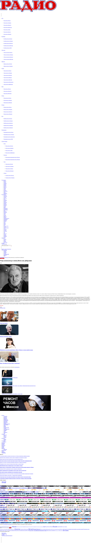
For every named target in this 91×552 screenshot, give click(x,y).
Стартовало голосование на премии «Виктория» (10, 377)
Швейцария (5, 193)
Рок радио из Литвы (7, 29)
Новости (4, 257)
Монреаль (5, 216)
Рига (4, 225)
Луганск (5, 436)
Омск (4, 222)
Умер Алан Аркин (3, 323)
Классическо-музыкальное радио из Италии (13, 159)
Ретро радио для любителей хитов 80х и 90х (22, 530)
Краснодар (5, 212)
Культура (5, 239)
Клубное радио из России (8, 38)
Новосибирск (6, 219)
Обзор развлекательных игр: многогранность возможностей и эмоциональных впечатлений (19, 491)
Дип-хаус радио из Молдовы (8, 59)
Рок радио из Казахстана (8, 27)
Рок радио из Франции (7, 34)
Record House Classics (4, 493)
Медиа (5, 240)
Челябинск (5, 236)
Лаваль (5, 213)
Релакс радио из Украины (8, 109)
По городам (4, 194)
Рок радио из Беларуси (7, 25)
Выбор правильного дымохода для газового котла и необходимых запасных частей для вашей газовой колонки (23, 487)
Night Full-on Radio (4, 522)
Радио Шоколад (3, 507)
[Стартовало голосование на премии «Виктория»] (7, 376)
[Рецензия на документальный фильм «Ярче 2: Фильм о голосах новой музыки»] (9, 348)
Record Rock (2, 486)
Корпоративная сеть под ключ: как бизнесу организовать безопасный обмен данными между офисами (16, 473)
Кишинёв (5, 211)
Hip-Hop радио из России (8, 118)
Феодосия (5, 233)
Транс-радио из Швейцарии (8, 84)
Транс (3, 68)
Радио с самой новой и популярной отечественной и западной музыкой (71, 529)
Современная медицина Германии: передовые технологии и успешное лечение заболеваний (15, 478)
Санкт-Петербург (6, 227)
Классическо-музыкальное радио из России (13, 157)
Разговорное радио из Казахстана (9, 136)
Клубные (3, 36)
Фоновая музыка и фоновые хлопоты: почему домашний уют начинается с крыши (13, 457)
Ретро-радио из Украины (8, 100)
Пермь (5, 224)
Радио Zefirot (2, 489)
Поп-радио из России (20, 526)
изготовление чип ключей (7, 524)
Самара (5, 428)
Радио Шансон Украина (5, 501)
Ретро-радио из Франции (8, 102)
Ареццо (5, 197)
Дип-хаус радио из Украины (8, 54)
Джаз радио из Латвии (9, 168)
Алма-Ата (5, 195)
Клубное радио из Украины (8, 41)
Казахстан (3, 445)
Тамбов (5, 430)
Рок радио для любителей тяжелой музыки (38, 530)
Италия (3, 444)
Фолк (5, 143)
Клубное (5, 526)
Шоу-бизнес (5, 242)
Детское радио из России (10, 175)
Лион (4, 214)
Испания (5, 185)
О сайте (3, 534)
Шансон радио (61, 530)
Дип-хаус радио (10, 529)
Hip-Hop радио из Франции (8, 127)
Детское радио (2, 529)
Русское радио (3, 520)
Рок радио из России (7, 20)
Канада (5, 187)
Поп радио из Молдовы (7, 93)
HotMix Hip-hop (3, 513)
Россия (5, 181)
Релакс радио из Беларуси (8, 111)
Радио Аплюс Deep (4, 497)
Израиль (5, 184)
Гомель (5, 206)
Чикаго (5, 237)
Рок (2, 18)
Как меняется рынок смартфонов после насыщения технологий (11, 472)
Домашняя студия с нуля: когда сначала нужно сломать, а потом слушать (11, 464)
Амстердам (5, 196)
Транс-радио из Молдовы (8, 79)
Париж (5, 223)
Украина (5, 182)
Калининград (6, 420)
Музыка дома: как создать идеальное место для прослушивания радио (11, 459)
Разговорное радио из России (8, 132)
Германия (5, 183)
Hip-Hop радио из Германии (8, 125)
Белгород (5, 199)
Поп (2, 86)
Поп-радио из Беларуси (7, 91)
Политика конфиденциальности (7, 535)
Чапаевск (5, 235)
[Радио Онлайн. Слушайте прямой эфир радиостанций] (28, 11)
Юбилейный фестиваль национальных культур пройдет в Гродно (11, 465)
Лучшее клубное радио (24, 529)
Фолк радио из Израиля (9, 148)
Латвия (5, 188)
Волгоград (5, 204)
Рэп (2, 116)
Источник (1, 305)
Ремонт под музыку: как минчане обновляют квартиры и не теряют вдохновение (13, 462)
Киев (4, 210)
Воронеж (5, 205)
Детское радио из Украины (10, 177)
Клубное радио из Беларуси (8, 43)
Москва (5, 217)
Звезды (13, 529)
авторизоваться (16, 367)
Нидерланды (5, 191)
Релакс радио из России (7, 107)
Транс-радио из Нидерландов (8, 82)
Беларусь (3, 438)
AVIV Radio (4, 482)
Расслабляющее (34, 526)
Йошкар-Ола (5, 208)
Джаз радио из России (9, 164)
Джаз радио (5, 529)
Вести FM (2, 509)
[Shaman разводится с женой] (9, 334)
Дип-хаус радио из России (8, 52)
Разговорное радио (86, 529)
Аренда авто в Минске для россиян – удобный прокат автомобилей (11, 475)
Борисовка (5, 202)
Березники (5, 200)
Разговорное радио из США (8, 139)
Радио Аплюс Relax (4, 499)
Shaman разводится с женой (5, 336)
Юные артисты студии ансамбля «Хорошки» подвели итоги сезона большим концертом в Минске (17, 467)
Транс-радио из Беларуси (8, 75)
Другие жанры (4, 141)
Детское (5, 173)
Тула (4, 431)
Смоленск (5, 229)
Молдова (5, 190)
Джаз (4, 161)
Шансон (3, 61)
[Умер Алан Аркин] (9, 321)
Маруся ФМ (4, 481)
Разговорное (24, 526)
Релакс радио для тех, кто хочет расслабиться (7, 530)
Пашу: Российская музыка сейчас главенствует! (10, 363)
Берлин (5, 201)
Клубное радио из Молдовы (8, 45)
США (3, 451)
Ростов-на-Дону (6, 427)
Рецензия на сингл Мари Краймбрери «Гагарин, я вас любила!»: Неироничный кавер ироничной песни (19, 385)
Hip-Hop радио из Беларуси (8, 123)
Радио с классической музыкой (56, 529)
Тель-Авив (5, 231)
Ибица (5, 207)
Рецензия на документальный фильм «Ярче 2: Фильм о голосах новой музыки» (16, 349)
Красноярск (6, 422)
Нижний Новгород (6, 218)
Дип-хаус (3, 50)
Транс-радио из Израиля (8, 77)
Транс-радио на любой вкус (51, 530)
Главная (1, 257)
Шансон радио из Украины (8, 66)
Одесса (5, 221)
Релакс (3, 104)
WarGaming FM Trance (4, 495)
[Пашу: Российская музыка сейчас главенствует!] (9, 361)
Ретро (3, 95)
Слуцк (5, 228)
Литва (5, 189)
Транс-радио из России (7, 70)
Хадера (5, 234)
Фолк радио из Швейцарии (10, 152)
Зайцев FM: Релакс (4, 516)
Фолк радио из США (9, 150)
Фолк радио (57, 530)
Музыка (5, 241)
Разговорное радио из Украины (9, 134)
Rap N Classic (2, 518)
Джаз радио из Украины (9, 166)
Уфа (4, 433)
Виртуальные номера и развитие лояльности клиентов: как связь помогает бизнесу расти (18, 511)
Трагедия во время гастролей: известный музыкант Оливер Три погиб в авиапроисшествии (16, 460)
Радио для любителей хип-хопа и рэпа (46, 529)
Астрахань (5, 416)
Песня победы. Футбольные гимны (7, 503)
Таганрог (5, 230)
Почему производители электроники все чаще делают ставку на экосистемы (13, 470)
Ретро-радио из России (7, 98)
